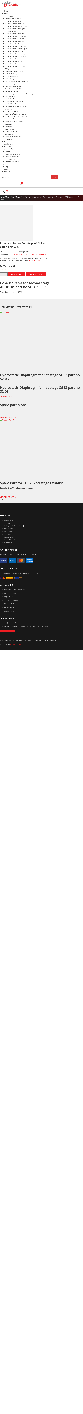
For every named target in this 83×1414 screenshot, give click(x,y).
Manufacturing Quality (12, 162)
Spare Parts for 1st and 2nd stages (16, 116)
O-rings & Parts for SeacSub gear (15, 56)
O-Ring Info (8, 149)
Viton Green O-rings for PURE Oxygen (17, 81)
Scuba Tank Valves (11, 131)
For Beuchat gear (10, 31)
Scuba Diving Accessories (13, 137)
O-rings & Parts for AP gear (13, 21)
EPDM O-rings (9, 79)
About (6, 169)
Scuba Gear (8, 124)
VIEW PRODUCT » (8, 396)
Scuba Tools (9, 134)
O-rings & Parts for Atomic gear (15, 29)
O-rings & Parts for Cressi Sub (14, 34)
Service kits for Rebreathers (14, 104)
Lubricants (8, 139)
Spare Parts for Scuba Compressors (16, 119)
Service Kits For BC (11, 99)
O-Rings (7, 69)
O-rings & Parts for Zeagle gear (15, 66)
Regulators (8, 126)
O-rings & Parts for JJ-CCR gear (14, 39)
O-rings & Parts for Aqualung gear (16, 26)
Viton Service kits (10, 96)
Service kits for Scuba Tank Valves (16, 106)
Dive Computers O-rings (13, 86)
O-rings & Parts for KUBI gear (14, 41)
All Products (9, 16)
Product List (8, 144)
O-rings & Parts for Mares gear (15, 44)
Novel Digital (16, 645)
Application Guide (10, 159)
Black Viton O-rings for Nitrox (14, 71)
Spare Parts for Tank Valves (14, 122)
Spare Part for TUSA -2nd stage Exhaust (31, 483)
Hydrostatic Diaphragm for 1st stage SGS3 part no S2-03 (40, 377)
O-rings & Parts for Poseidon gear (16, 49)
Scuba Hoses (9, 129)
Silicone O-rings (10, 84)
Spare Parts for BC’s (11, 111)
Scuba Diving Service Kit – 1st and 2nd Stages (19, 94)
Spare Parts (8, 109)
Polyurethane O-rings (12, 76)
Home (6, 11)
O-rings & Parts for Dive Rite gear (15, 36)
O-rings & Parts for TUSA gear (14, 61)
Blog (6, 167)
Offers (6, 141)
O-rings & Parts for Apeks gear (15, 24)
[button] (36, 274)
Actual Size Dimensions (12, 154)
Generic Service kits (11, 91)
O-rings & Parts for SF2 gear (14, 51)
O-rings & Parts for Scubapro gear (16, 54)
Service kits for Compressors (14, 101)
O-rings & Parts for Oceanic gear (15, 46)
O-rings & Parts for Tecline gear (15, 64)
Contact (7, 172)
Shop (6, 14)
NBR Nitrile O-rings (11, 74)
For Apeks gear (34, 260)
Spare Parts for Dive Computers (15, 114)
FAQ (6, 164)
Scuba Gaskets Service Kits (13, 89)
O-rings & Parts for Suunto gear (15, 59)
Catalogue (8, 146)
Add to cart (16, 274)
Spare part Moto (13, 405)
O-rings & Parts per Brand (13, 19)
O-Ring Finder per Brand (12, 157)
